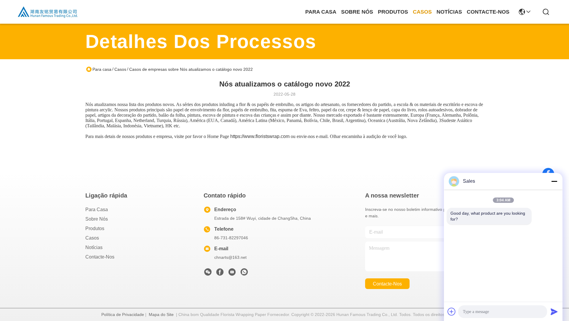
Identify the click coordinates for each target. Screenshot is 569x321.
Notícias (449, 12)
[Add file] (451, 311)
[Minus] (554, 181)
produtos (393, 12)
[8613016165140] (244, 273)
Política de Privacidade (122, 314)
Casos (422, 12)
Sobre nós (357, 12)
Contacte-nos (488, 12)
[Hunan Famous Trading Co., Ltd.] (48, 12)
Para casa (320, 12)
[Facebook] (220, 273)
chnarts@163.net (230, 257)
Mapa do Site (161, 314)
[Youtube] (232, 273)
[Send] (554, 311)
